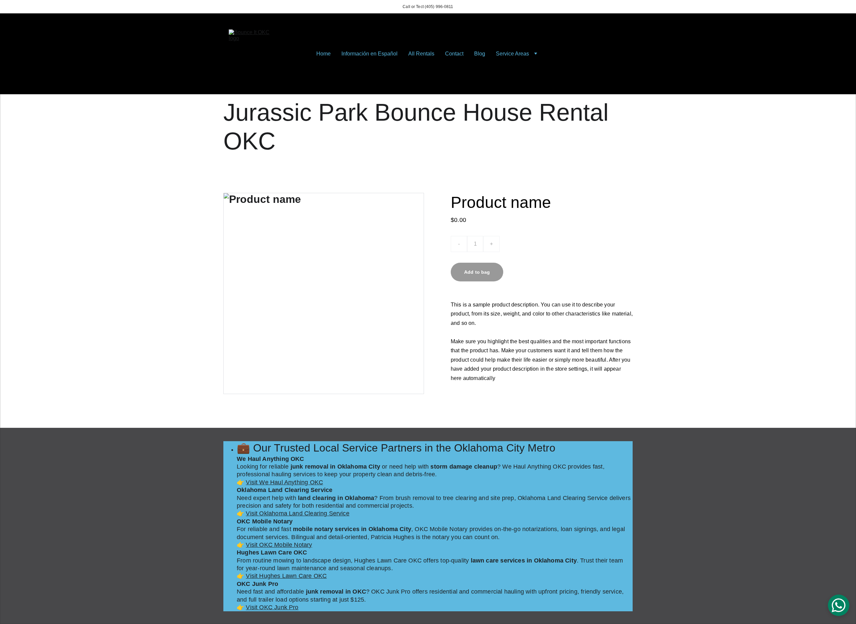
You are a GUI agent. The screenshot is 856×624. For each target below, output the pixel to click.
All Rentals (421, 53)
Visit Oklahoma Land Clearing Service (297, 513)
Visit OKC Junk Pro (272, 607)
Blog (479, 53)
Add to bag (477, 272)
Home (323, 53)
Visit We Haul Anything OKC (284, 482)
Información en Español (369, 53)
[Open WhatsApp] (838, 605)
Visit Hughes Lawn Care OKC (286, 576)
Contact (454, 53)
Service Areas (512, 53)
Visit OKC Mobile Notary (279, 544)
